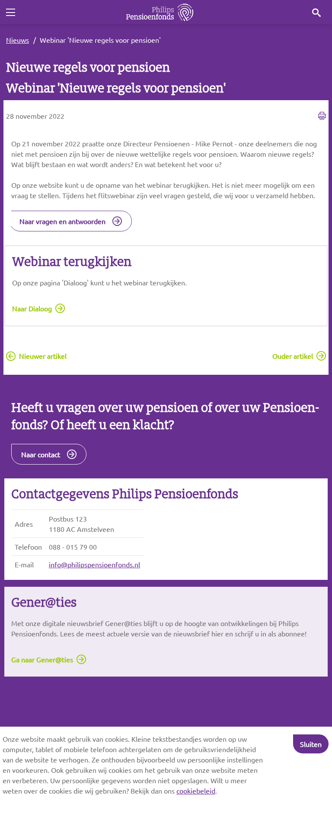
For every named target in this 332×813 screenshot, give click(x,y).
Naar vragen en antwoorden (62, 221)
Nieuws (17, 39)
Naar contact (40, 454)
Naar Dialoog (32, 308)
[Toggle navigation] (10, 12)
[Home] (160, 12)
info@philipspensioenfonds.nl (94, 564)
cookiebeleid (195, 790)
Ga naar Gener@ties (42, 659)
